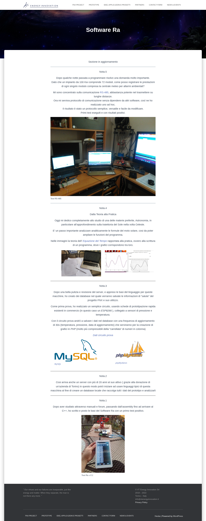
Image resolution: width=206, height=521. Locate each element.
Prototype (94, 5)
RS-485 (104, 92)
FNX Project (78, 5)
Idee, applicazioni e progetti (117, 5)
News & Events (174, 5)
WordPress (178, 516)
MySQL (58, 364)
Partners (139, 5)
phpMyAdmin (121, 363)
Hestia (157, 516)
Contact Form (155, 5)
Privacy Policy (141, 502)
